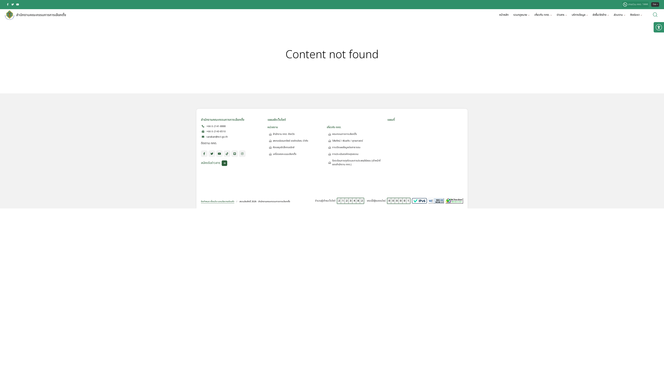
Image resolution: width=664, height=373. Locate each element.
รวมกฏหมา (520, 15)
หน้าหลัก (504, 15)
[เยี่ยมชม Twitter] (12, 4)
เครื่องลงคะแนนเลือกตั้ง (284, 154)
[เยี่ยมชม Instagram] (242, 153)
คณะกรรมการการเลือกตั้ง (344, 134)
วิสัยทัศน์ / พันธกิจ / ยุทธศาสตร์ (347, 141)
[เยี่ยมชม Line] (234, 153)
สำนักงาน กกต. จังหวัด (284, 134)
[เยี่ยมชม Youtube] (17, 4)
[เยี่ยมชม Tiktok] (227, 153)
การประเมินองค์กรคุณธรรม (345, 154)
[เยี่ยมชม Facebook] (7, 4)
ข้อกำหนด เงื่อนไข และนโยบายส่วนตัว (217, 201)
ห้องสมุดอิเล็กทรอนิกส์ (283, 147)
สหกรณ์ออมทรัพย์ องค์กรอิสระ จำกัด (290, 141)
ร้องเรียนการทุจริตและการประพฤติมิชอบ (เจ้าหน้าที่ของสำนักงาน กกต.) (356, 162)
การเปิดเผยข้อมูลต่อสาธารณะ (346, 147)
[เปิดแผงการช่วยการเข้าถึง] (659, 27)
